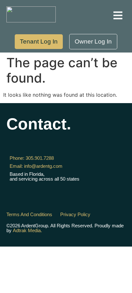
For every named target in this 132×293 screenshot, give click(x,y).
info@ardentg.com (36, 166)
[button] (118, 15)
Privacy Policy (75, 214)
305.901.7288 (32, 158)
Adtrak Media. (27, 230)
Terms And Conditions (29, 214)
